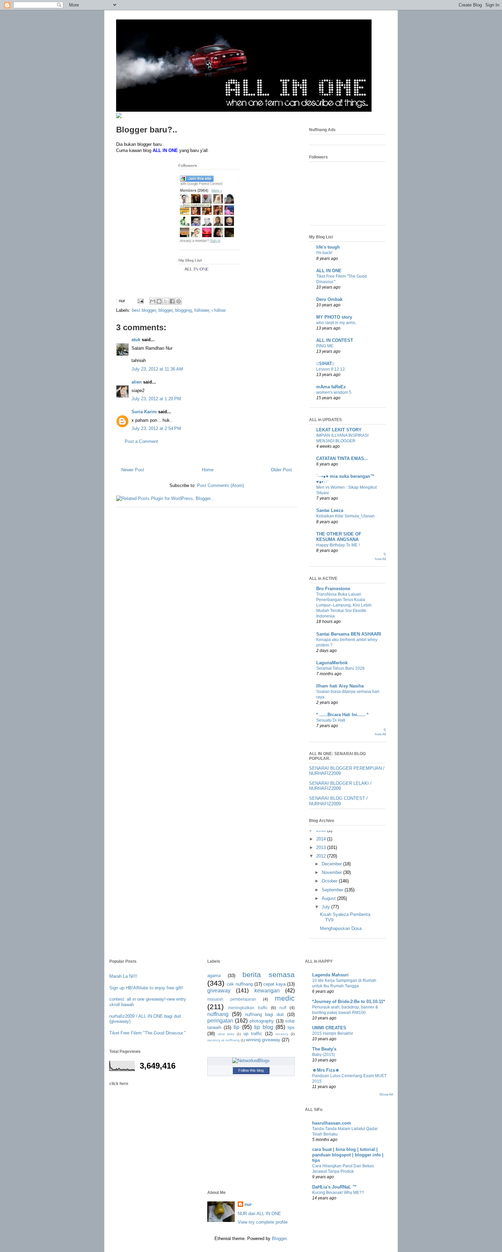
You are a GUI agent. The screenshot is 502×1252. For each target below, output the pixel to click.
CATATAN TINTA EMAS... (342, 458)
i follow (218, 310)
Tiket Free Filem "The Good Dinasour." (147, 1032)
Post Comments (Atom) (220, 485)
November (332, 872)
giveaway (219, 990)
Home (207, 469)
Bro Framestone (333, 588)
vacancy (281, 1034)
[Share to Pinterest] (178, 301)
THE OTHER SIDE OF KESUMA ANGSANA (338, 536)
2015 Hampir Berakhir (332, 1033)
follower (201, 310)
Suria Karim (144, 411)
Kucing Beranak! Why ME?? (338, 1192)
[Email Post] (140, 300)
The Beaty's (324, 1049)
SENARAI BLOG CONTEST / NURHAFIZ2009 (338, 801)
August (329, 898)
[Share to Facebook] (172, 301)
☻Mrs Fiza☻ (326, 1070)
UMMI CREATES (329, 1027)
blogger (165, 310)
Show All (386, 1094)
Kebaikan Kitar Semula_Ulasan (345, 516)
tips (291, 1027)
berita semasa (268, 974)
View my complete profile (263, 1222)
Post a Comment (141, 441)
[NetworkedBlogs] (251, 1060)
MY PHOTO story (334, 317)
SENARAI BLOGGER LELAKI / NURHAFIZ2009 (340, 786)
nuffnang (217, 1014)
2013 (321, 847)
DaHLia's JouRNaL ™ (334, 1187)
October (330, 881)
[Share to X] (165, 301)
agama (214, 975)
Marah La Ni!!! (123, 976)
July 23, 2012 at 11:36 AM (157, 369)
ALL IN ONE (328, 270)
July (326, 906)
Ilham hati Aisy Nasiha (340, 685)
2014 (321, 838)
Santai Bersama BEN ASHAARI (348, 634)
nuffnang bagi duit (264, 1014)
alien (136, 382)
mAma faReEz (331, 386)
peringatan (220, 1021)
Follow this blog (251, 1070)
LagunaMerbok (332, 662)
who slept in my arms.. (336, 322)
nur (248, 1204)
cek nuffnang (240, 984)
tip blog (263, 1027)
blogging (183, 310)
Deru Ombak (329, 299)
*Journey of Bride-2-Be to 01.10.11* (348, 1001)
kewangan (267, 990)
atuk (135, 339)
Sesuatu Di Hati (330, 720)
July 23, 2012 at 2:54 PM (156, 428)
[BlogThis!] (159, 301)
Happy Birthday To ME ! (338, 545)
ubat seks (226, 1034)
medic (285, 998)
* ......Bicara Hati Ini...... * (342, 714)
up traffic (252, 1033)
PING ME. (325, 346)
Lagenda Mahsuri (330, 974)
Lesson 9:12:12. (331, 369)
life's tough (328, 247)
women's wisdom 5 (333, 392)
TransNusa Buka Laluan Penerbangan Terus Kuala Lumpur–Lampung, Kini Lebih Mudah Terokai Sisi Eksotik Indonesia (344, 605)
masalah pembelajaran (231, 999)
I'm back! (324, 252)
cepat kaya (274, 984)
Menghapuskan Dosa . (342, 928)
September (333, 889)
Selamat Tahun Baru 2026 (340, 668)
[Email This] (152, 301)
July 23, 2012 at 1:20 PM (156, 398)
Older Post (281, 469)
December (332, 863)
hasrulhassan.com (331, 1123)
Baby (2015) (323, 1054)
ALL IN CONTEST (334, 340)
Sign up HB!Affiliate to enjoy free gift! (146, 987)
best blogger (144, 310)
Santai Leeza (329, 510)
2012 (321, 856)
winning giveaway (263, 1039)
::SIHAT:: (325, 363)
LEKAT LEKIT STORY (339, 429)
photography (262, 1021)
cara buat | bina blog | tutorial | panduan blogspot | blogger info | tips (348, 1155)
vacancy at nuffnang (223, 1040)
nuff (282, 1007)
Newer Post (132, 469)
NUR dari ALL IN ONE (259, 1213)
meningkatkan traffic (248, 1007)
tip (236, 1027)
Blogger (279, 1238)
